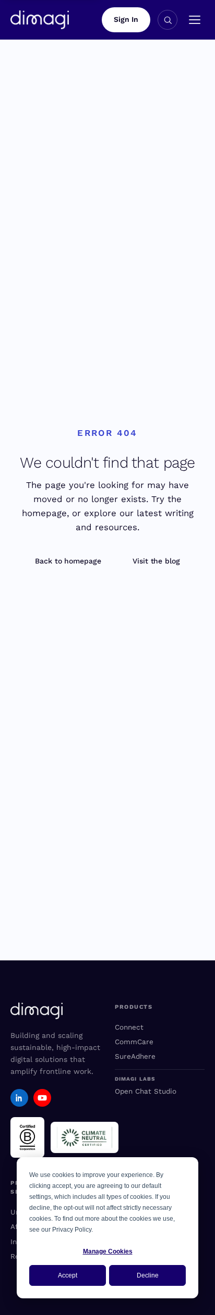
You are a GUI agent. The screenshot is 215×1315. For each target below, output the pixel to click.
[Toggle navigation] (195, 19)
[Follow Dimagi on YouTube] (42, 1098)
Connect (129, 1027)
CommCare (134, 1041)
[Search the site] (167, 20)
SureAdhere (135, 1056)
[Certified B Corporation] (27, 1137)
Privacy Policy (71, 1229)
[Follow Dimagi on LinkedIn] (19, 1098)
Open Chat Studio (145, 1091)
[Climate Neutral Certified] (84, 1137)
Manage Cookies (108, 1251)
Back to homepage (68, 561)
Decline (148, 1275)
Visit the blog (156, 561)
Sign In (126, 19)
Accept (67, 1275)
